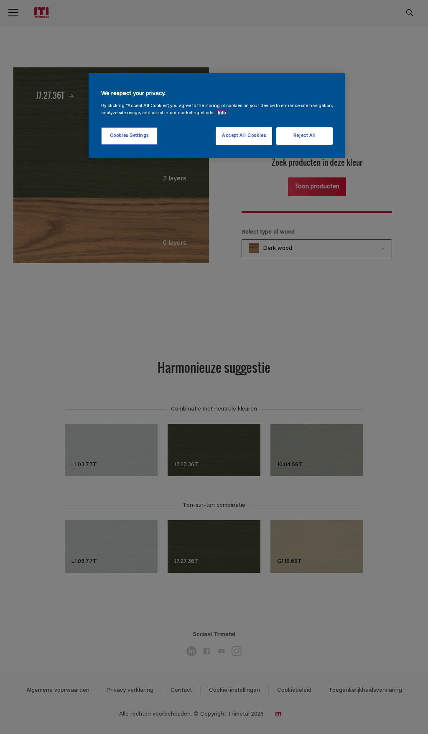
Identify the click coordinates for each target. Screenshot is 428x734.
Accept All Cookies (244, 135)
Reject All (304, 135)
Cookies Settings (129, 135)
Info (222, 113)
